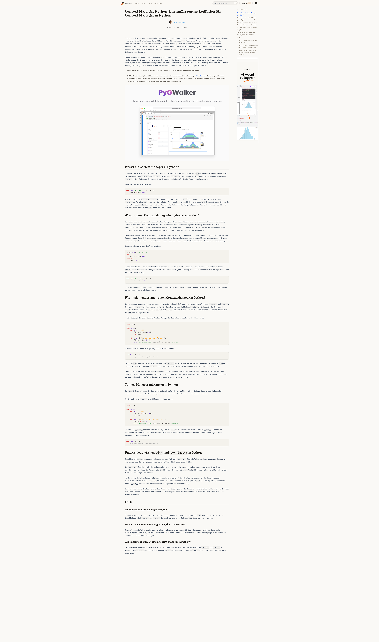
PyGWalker (199, 76)
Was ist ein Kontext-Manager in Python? (248, 41)
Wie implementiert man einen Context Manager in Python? (247, 24)
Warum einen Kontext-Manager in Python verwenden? (248, 46)
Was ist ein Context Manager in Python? (247, 14)
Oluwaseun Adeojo (179, 22)
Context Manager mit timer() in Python (247, 29)
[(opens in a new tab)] (177, 123)
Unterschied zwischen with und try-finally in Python (246, 34)
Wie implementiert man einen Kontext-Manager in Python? (247, 52)
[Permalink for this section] (180, 167)
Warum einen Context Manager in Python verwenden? (247, 19)
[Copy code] (226, 190)
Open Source (158, 3)
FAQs (238, 38)
